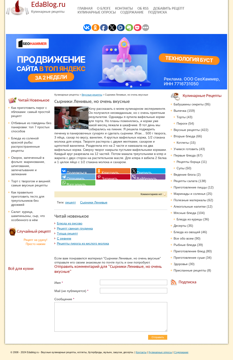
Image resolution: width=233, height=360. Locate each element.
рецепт (70, 202)
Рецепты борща (188, 162)
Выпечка (180, 110)
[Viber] (148, 177)
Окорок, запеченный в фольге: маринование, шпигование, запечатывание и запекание (28, 166)
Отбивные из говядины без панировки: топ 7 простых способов (31, 127)
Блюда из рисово (69, 223)
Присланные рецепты (190, 270)
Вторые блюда (184, 136)
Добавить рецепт (168, 8)
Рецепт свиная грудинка (75, 228)
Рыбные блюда (185, 245)
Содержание (132, 12)
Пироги (182, 123)
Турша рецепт (67, 233)
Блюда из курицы (189, 219)
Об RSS (143, 8)
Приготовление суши (189, 257)
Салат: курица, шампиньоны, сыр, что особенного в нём (28, 216)
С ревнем (64, 238)
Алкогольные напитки (190, 206)
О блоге (104, 8)
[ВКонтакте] (78, 171)
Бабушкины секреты (189, 104)
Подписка (157, 12)
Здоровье (181, 264)
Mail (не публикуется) (71, 291)
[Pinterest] (113, 177)
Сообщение (64, 299)
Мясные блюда (185, 213)
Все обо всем (184, 238)
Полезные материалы (190, 200)
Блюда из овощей (187, 232)
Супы (181, 168)
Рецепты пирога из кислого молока (83, 243)
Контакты (124, 8)
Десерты (180, 225)
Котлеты (183, 142)
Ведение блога (185, 174)
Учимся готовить (186, 149)
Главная (85, 8)
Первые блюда (185, 155)
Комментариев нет (151, 194)
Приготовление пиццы (190, 187)
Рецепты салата (186, 181)
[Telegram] (78, 177)
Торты (181, 117)
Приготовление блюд (189, 251)
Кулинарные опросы (97, 12)
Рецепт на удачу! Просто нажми (35, 242)
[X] (148, 171)
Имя (58, 282)
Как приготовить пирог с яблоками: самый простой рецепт (30, 112)
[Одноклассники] (113, 171)
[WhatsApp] (78, 182)
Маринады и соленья (189, 194)
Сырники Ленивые (93, 202)
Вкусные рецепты (92, 94)
